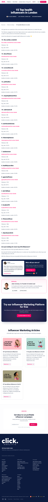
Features (9, 1)
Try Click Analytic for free (24, 315)
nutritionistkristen (5, 126)
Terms (18, 484)
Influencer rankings (10, 24)
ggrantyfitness (4, 179)
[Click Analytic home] (3, 2)
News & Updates (5, 476)
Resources (3, 24)
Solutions (19, 479)
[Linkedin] (5, 499)
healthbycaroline (5, 168)
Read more (6, 364)
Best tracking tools (5, 480)
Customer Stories (22, 1)
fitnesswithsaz (4, 221)
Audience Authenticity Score (22, 462)
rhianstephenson (5, 140)
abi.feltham (4, 193)
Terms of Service (16, 499)
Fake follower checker (37, 461)
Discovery (4, 461)
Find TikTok (4, 467)
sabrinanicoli (4, 112)
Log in (38, 1)
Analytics (3, 469)
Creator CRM (19, 465)
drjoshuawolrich (5, 235)
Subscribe (33, 424)
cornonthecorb (5, 70)
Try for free (29, 270)
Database (4, 462)
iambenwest (4, 154)
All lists (3, 464)
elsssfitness (4, 56)
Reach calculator (36, 465)
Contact (18, 483)
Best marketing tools (6, 479)
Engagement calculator (37, 462)
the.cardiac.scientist (6, 42)
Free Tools (15, 1)
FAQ (2, 483)
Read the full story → (8, 273)
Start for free (43, 1)
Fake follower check (21, 461)
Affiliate (18, 482)
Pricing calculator (36, 468)
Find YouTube (4, 468)
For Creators (19, 477)
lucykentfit (3, 207)
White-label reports (21, 468)
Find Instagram (5, 465)
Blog (18, 489)
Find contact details (16, 42)
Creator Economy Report (6, 477)
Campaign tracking (20, 467)
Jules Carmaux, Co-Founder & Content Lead (23, 283)
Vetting (18, 464)
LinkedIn (15, 290)
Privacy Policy (10, 499)
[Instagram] (3, 499)
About (18, 476)
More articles (24, 290)
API (30, 1)
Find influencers (36, 469)
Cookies (18, 487)
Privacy (18, 486)
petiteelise (3, 84)
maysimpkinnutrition (6, 98)
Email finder (35, 467)
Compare (3, 482)
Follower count (36, 464)
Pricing (27, 1)
